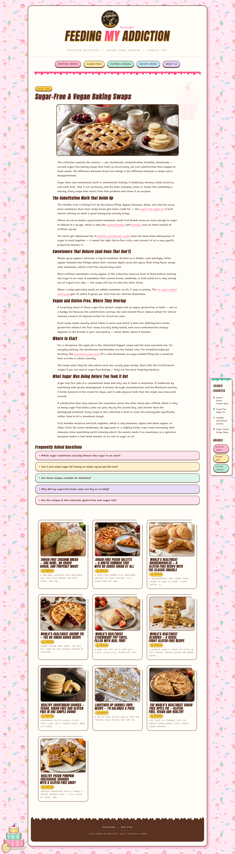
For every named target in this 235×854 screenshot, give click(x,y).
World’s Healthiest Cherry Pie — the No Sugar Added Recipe (62, 636)
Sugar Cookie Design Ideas (222, 430)
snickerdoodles (116, 224)
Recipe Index (148, 63)
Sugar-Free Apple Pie (221, 410)
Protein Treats (68, 63)
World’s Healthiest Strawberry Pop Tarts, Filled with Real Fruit (111, 637)
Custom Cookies (120, 63)
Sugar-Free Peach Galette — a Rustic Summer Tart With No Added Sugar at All (114, 563)
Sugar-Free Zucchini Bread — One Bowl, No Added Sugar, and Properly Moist (59, 563)
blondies (136, 224)
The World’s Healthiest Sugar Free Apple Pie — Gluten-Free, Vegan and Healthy (171, 708)
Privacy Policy (108, 827)
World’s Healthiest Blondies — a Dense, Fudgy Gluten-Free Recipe (167, 637)
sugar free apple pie (152, 209)
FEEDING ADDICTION (117, 36)
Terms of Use (127, 827)
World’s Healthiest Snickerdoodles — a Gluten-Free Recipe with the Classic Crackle (165, 564)
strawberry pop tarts (87, 354)
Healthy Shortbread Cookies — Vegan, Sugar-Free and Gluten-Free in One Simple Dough (62, 708)
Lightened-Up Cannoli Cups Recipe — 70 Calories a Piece (114, 707)
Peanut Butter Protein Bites (222, 400)
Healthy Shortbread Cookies (221, 420)
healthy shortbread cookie (113, 236)
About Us (171, 63)
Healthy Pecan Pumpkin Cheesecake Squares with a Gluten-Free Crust (58, 779)
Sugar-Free (94, 63)
